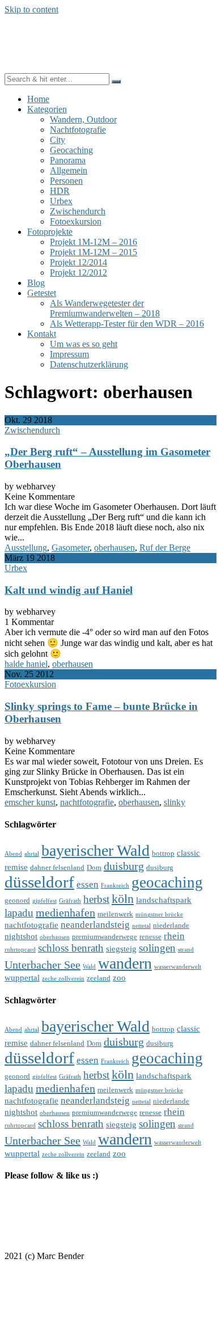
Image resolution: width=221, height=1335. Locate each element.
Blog (36, 283)
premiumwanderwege (104, 936)
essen (87, 884)
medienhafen (65, 912)
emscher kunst (30, 802)
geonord (17, 900)
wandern (125, 963)
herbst (96, 899)
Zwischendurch (77, 211)
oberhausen (114, 547)
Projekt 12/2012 (78, 272)
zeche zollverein (63, 978)
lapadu (19, 913)
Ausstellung (26, 547)
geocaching (167, 882)
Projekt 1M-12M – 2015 (93, 252)
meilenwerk (115, 914)
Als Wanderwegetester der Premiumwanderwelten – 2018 (105, 308)
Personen (66, 180)
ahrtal (31, 854)
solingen (157, 948)
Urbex (61, 201)
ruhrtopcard (20, 950)
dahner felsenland (57, 867)
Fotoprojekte (50, 231)
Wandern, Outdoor (83, 119)
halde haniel (26, 664)
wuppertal (22, 977)
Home (38, 99)
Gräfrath (70, 901)
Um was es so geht (83, 344)
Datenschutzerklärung (89, 364)
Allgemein (68, 170)
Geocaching (71, 150)
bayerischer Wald (95, 850)
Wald (89, 967)
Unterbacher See (42, 964)
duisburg (124, 866)
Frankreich (115, 885)
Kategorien (47, 109)
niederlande (171, 925)
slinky (174, 802)
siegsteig (121, 948)
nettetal (141, 926)
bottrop (163, 853)
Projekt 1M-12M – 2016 (93, 242)
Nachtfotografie (78, 129)
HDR (60, 191)
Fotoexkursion (75, 221)
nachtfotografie (87, 802)
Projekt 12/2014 (78, 262)
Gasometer (71, 547)
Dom (94, 867)
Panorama (68, 160)
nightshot (21, 936)
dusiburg (159, 867)
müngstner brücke (159, 914)
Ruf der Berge (164, 547)
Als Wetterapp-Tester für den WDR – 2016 (127, 323)
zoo (119, 977)
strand (186, 950)
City (57, 140)
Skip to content (31, 9)
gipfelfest (44, 901)
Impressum (69, 354)
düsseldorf (39, 882)
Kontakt (41, 334)
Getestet (41, 293)
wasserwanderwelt (177, 967)
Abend (13, 854)
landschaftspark (164, 900)
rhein (174, 936)
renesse (150, 936)
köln (123, 899)
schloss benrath (71, 948)
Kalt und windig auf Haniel (69, 590)
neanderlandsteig (95, 924)
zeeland (98, 978)
